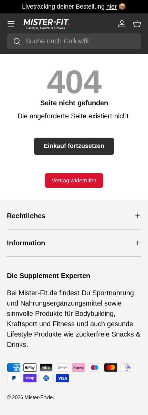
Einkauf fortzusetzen (74, 145)
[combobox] (74, 41)
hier (111, 6)
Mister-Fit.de (38, 397)
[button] (137, 23)
